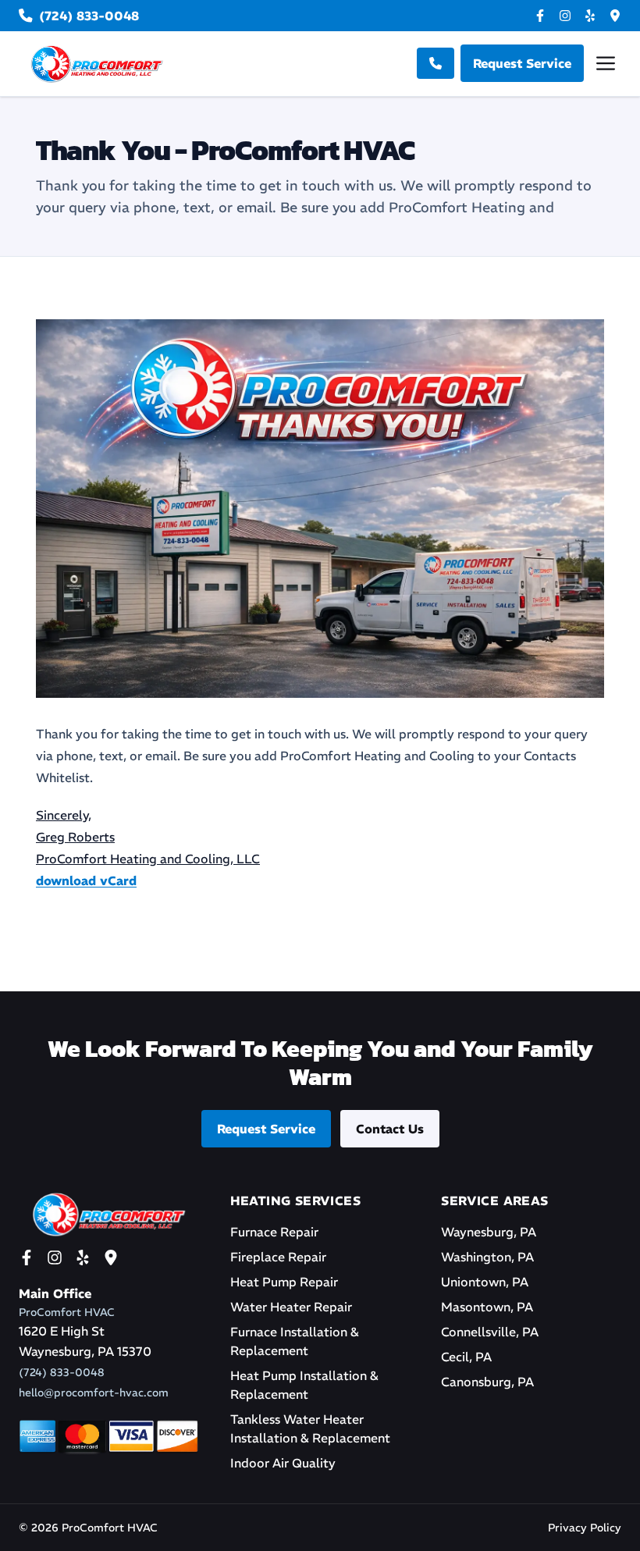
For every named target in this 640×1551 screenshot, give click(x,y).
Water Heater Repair (291, 1306)
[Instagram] (565, 15)
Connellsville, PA (490, 1331)
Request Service (266, 1129)
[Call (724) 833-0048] (435, 63)
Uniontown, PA (484, 1282)
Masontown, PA (487, 1306)
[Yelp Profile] (590, 15)
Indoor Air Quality (283, 1463)
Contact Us (390, 1129)
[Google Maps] (615, 15)
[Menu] (605, 63)
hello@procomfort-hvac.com (94, 1393)
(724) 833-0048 (62, 1372)
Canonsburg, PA (487, 1381)
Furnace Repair (274, 1232)
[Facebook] (540, 15)
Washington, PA (487, 1257)
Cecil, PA (466, 1356)
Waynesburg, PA (488, 1232)
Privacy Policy (584, 1528)
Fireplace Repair (278, 1257)
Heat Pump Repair (284, 1282)
